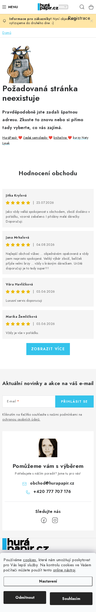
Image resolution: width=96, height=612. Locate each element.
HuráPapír (10, 137)
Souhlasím (71, 598)
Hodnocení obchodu (48, 173)
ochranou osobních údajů (21, 419)
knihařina (61, 137)
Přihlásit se (74, 401)
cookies (29, 560)
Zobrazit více (48, 349)
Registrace (72, 7)
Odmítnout (24, 597)
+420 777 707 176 (52, 492)
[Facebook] (44, 520)
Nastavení (48, 581)
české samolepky (35, 137)
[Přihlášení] (63, 7)
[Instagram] (55, 520)
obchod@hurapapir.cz (52, 483)
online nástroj (64, 570)
